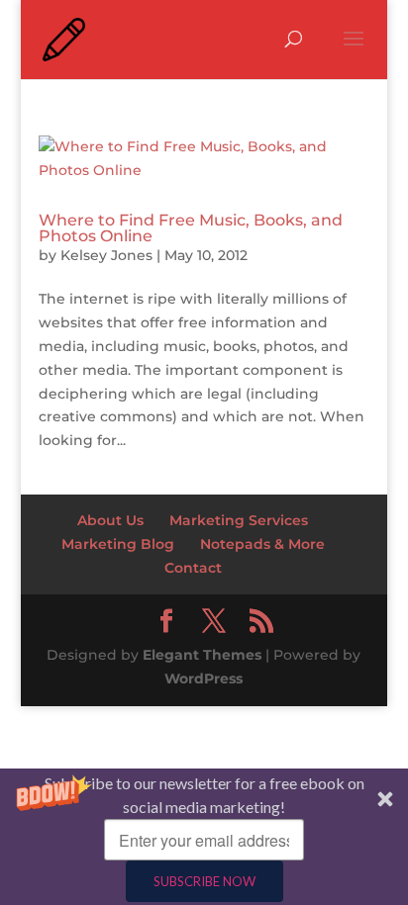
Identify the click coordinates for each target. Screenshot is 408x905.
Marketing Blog (117, 544)
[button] (204, 837)
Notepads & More (262, 544)
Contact (193, 568)
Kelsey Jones (106, 255)
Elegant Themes (202, 655)
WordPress (203, 678)
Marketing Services (238, 520)
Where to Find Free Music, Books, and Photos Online (191, 228)
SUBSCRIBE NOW (204, 881)
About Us (110, 520)
